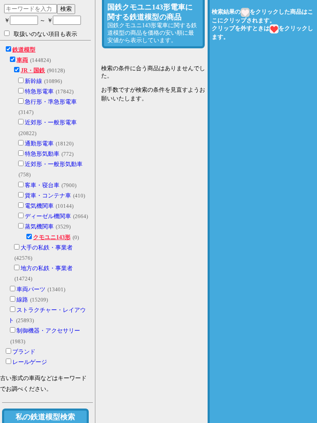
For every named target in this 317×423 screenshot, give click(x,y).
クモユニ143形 (52, 237)
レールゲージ (29, 362)
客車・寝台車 (42, 185)
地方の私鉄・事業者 (47, 268)
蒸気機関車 (39, 226)
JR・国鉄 (33, 70)
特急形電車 (39, 91)
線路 (22, 300)
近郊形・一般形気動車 (54, 164)
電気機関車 (39, 206)
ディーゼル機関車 (48, 216)
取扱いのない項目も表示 (45, 34)
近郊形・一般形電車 (51, 122)
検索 (66, 8)
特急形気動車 (42, 154)
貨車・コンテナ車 (48, 195)
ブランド (23, 352)
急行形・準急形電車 (51, 102)
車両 (22, 60)
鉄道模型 (23, 50)
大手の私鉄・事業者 (47, 248)
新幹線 (33, 81)
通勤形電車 (39, 143)
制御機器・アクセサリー (48, 331)
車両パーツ (31, 289)
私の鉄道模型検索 (45, 417)
